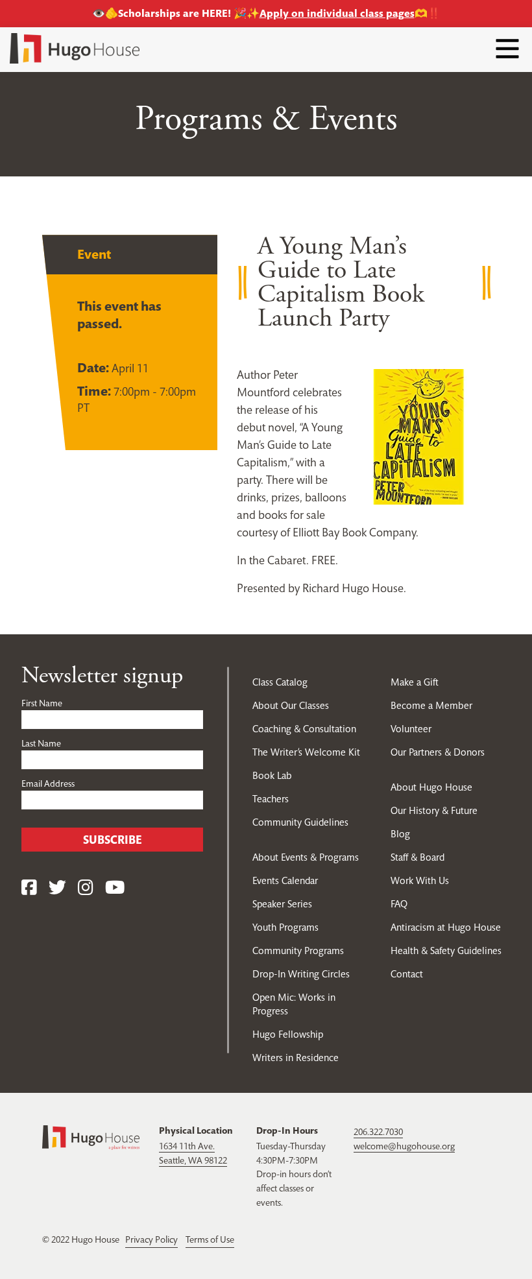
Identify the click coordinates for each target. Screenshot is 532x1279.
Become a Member (431, 705)
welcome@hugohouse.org (404, 1146)
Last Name (41, 743)
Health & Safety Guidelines (446, 950)
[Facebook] (29, 888)
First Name (41, 703)
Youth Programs (285, 927)
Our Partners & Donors (438, 752)
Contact (407, 974)
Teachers (270, 799)
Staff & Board (417, 857)
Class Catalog (280, 682)
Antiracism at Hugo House (446, 927)
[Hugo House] (90, 1136)
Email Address (48, 783)
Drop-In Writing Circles (301, 974)
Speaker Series (282, 904)
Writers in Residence (295, 1057)
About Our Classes (290, 705)
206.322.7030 (378, 1132)
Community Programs (298, 950)
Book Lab (272, 775)
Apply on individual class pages (337, 13)
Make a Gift (415, 682)
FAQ (399, 904)
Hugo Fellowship (287, 1034)
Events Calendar (285, 880)
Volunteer (411, 729)
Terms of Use (210, 1239)
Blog (400, 834)
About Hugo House (431, 787)
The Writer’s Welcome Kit (306, 752)
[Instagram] (85, 888)
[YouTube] (115, 888)
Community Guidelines (300, 822)
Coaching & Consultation (304, 729)
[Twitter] (57, 888)
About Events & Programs (305, 857)
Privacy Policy (151, 1239)
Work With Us (420, 880)
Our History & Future (434, 810)
